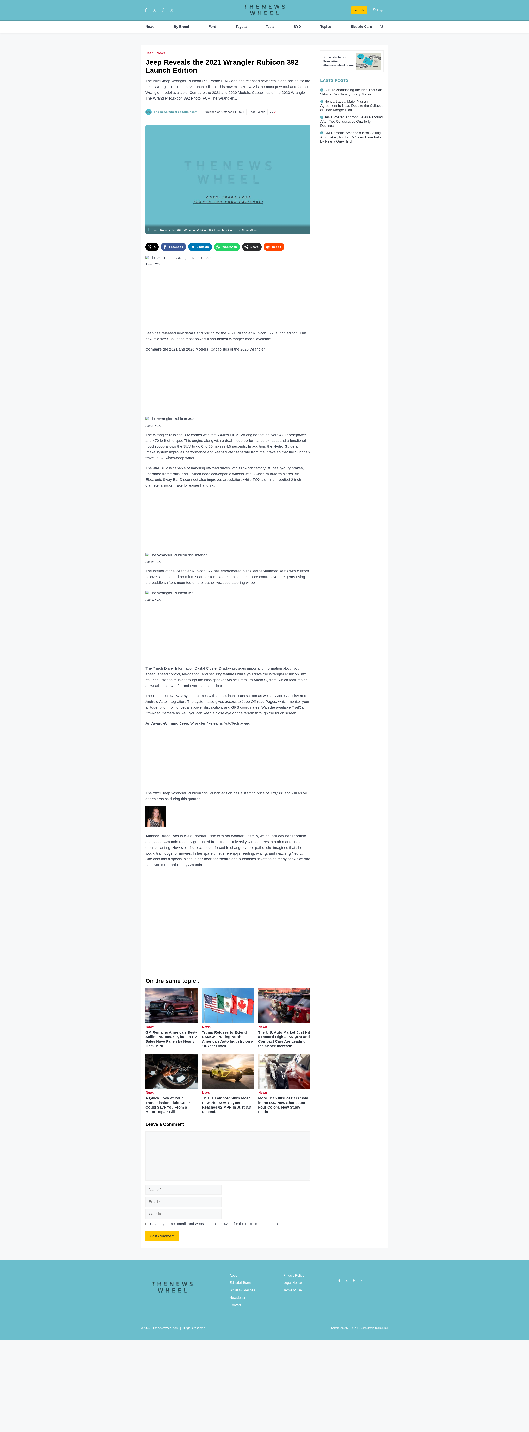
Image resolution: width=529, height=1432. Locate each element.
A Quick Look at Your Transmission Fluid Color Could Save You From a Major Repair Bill (167, 1105)
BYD (297, 27)
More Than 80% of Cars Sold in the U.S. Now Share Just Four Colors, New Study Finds (283, 1105)
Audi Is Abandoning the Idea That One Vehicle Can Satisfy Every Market (351, 92)
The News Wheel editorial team (175, 111)
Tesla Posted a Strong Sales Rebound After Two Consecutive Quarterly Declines (351, 121)
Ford (212, 27)
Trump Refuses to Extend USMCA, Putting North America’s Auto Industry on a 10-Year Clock (227, 1039)
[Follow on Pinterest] (163, 10)
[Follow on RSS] (172, 10)
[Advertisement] (227, 300)
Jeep (149, 53)
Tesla (270, 27)
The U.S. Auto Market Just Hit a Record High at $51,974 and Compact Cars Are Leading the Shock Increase (284, 1039)
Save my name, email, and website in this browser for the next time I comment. (215, 1224)
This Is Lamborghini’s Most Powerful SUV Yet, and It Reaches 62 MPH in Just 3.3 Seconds (226, 1105)
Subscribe (359, 10)
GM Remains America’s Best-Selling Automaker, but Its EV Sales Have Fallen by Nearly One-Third (171, 1039)
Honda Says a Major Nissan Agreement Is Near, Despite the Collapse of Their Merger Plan (351, 106)
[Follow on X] (154, 10)
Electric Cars (361, 27)
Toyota (241, 27)
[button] (382, 27)
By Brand (181, 27)
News (149, 27)
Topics (325, 27)
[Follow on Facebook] (146, 10)
